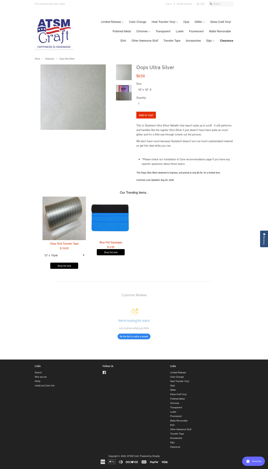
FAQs (37, 381)
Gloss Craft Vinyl (220, 22)
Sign (209, 40)
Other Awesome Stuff (145, 40)
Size (138, 83)
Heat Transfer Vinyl (164, 22)
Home (37, 58)
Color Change (137, 22)
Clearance (226, 41)
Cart (203, 3)
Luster (180, 31)
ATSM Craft (133, 456)
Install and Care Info (45, 385)
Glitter (199, 22)
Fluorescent (196, 31)
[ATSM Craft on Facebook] (104, 372)
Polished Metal (122, 31)
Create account (184, 3)
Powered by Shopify (150, 456)
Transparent (163, 31)
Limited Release (111, 22)
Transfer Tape (171, 40)
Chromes (142, 31)
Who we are (41, 376)
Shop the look (64, 265)
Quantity (141, 97)
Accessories (193, 40)
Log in (169, 3)
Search (38, 372)
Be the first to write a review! (134, 336)
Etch (123, 40)
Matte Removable (220, 31)
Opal (186, 22)
